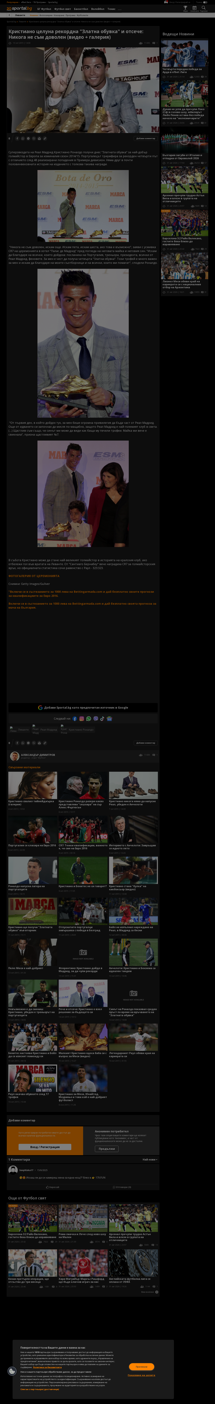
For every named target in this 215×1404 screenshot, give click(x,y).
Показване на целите (141, 1375)
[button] (12, 1371)
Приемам (141, 1366)
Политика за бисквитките (47, 1367)
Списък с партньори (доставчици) (39, 1389)
